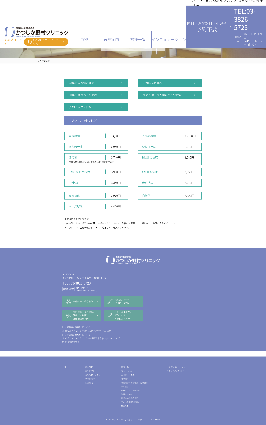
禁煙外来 (125, 406)
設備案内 (89, 382)
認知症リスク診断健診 (130, 390)
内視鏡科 (125, 378)
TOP (84, 39)
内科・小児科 (126, 371)
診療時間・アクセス (93, 374)
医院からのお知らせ (175, 371)
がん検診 (125, 386)
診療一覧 (125, 366)
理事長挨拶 (90, 378)
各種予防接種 (126, 394)
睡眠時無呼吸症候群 (129, 398)
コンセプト (90, 371)
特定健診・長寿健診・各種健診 (134, 382)
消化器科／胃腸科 (128, 374)
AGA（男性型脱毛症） (130, 402)
